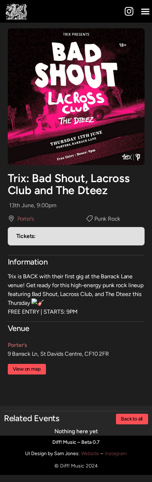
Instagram (116, 454)
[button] (145, 11)
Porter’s (25, 218)
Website (90, 454)
